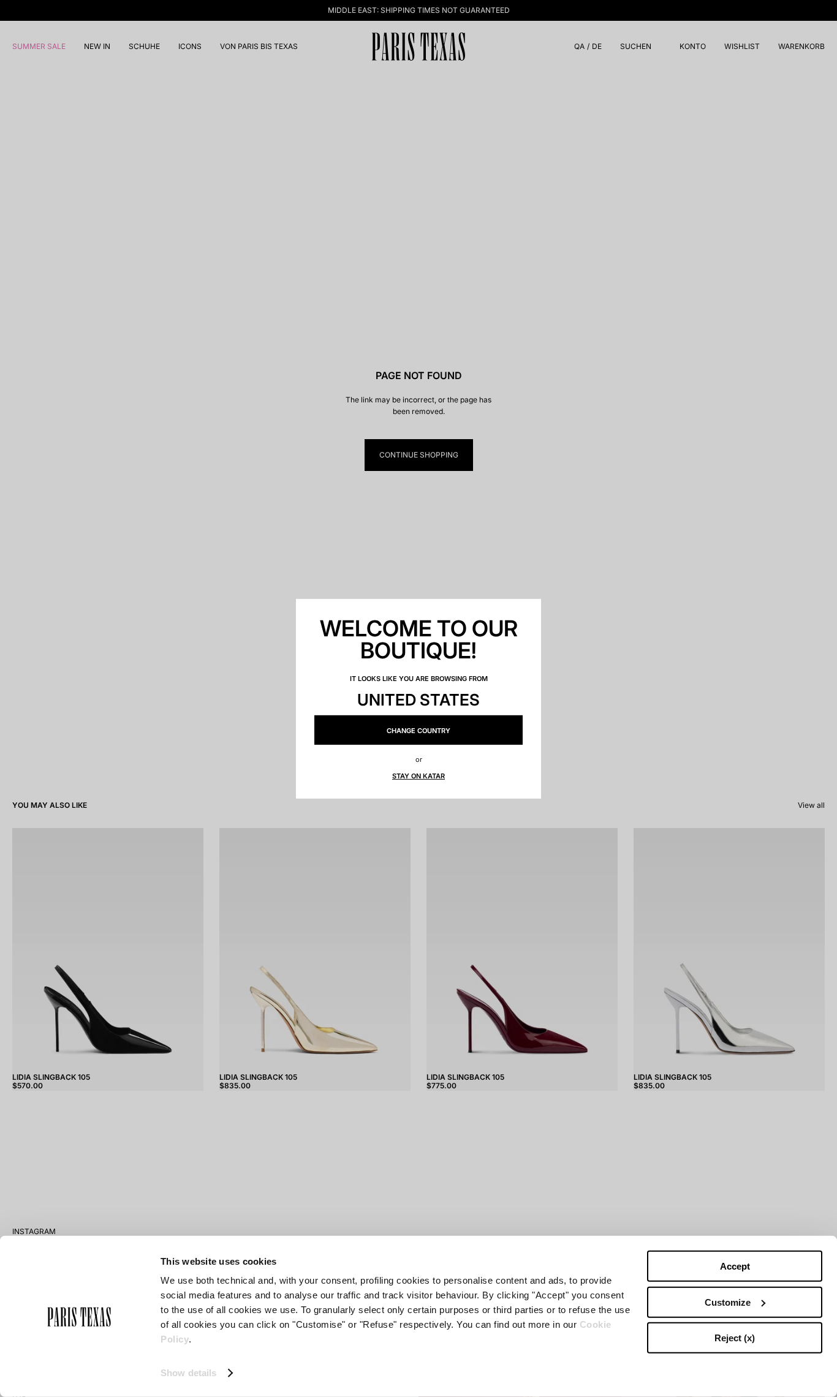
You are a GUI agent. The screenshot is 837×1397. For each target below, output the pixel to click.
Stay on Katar (418, 776)
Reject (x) (734, 1338)
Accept (735, 1266)
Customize (728, 1302)
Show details (188, 1373)
